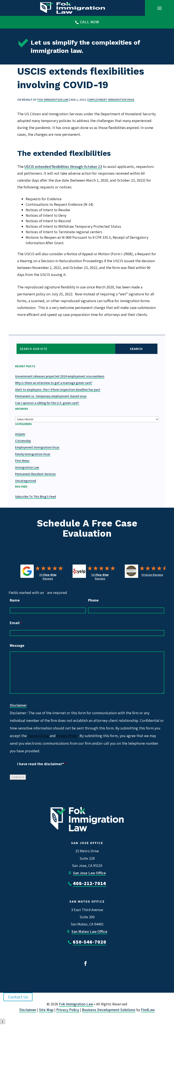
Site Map (46, 1009)
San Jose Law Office (89, 872)
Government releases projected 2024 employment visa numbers (59, 376)
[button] (159, 8)
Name (15, 600)
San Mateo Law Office (89, 931)
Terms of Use (38, 735)
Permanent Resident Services (35, 474)
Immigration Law (27, 467)
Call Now (89, 21)
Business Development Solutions (108, 1009)
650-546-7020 (89, 941)
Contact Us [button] (18, 997)
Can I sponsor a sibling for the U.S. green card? (47, 403)
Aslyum (20, 434)
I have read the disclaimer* (41, 763)
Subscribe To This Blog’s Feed (35, 497)
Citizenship (23, 441)
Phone (93, 600)
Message (17, 645)
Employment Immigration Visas (111, 99)
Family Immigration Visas (32, 454)
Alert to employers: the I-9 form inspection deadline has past (57, 390)
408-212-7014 (89, 883)
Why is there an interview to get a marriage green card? (53, 383)
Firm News (22, 461)
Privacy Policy (67, 735)
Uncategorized (25, 481)
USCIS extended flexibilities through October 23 (63, 166)
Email (16, 622)
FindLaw (148, 1009)
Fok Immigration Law (52, 99)
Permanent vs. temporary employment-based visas (51, 396)
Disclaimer (18, 705)
